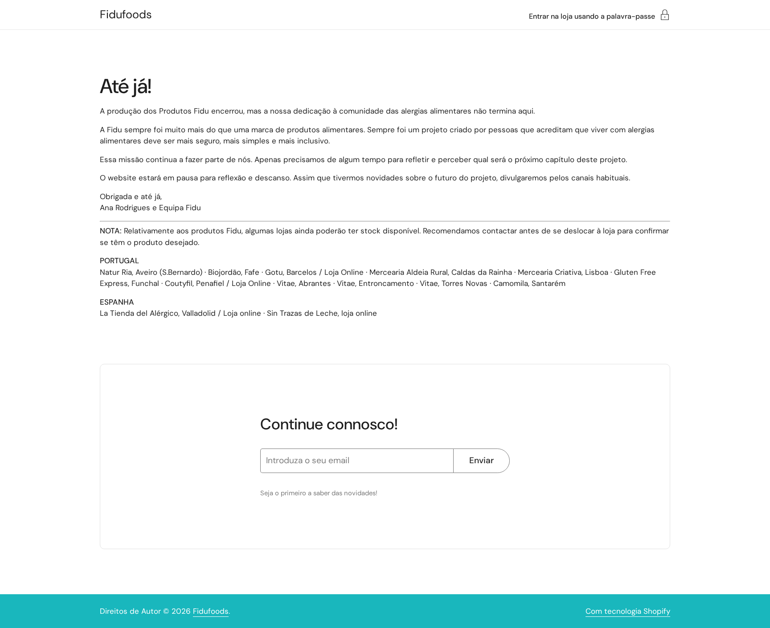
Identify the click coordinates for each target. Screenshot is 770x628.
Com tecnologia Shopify (628, 611)
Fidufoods (126, 14)
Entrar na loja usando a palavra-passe (592, 16)
